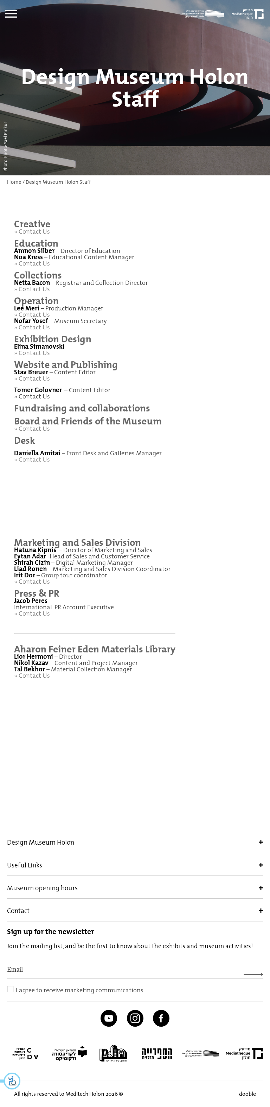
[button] (10, 1081)
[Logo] (205, 14)
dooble (247, 1093)
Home (14, 182)
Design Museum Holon (40, 842)
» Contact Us (32, 289)
